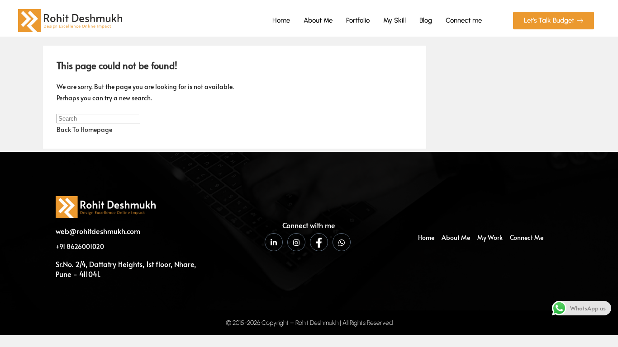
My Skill (394, 20)
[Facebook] (319, 242)
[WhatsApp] (342, 242)
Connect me (464, 20)
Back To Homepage (84, 129)
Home (281, 20)
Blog (425, 20)
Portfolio (358, 20)
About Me (318, 20)
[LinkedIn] (274, 242)
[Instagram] (296, 242)
